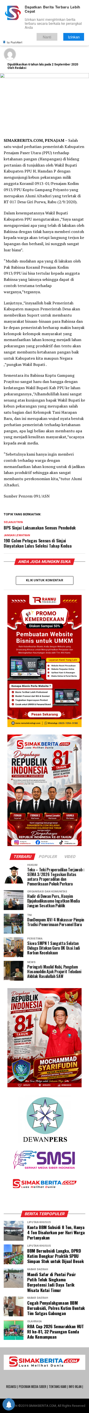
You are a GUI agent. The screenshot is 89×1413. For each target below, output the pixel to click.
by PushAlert (14, 42)
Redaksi (20, 68)
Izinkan (74, 36)
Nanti (47, 36)
